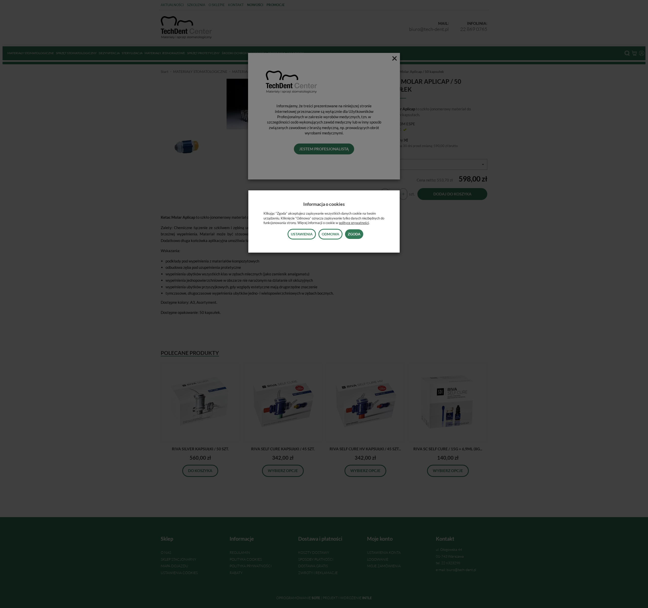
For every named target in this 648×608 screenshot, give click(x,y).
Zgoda (354, 234)
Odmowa (330, 234)
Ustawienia (302, 234)
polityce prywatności (354, 223)
